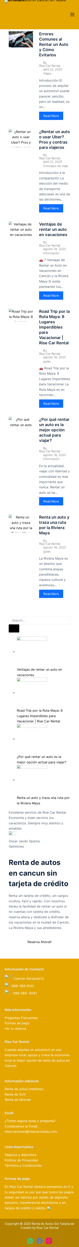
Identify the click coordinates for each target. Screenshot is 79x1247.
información (51, 253)
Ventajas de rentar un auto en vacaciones (53, 229)
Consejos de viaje (55, 166)
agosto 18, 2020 (54, 248)
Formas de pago (17, 1023)
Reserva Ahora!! (39, 942)
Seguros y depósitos (20, 1155)
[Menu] (72, 15)
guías (47, 361)
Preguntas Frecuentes (21, 1018)
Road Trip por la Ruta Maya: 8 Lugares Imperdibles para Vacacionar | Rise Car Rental (54, 327)
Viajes (47, 73)
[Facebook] (39, 1241)
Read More (51, 116)
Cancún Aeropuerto (28, 978)
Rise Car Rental (49, 65)
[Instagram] (49, 1241)
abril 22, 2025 (52, 69)
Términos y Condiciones (23, 1165)
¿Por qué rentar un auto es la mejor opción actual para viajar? (54, 430)
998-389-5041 (23, 986)
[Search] (14, 628)
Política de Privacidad (21, 1160)
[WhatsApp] (30, 1241)
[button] (10, 614)
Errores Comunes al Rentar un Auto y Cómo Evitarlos (53, 44)
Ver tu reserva (15, 1028)
